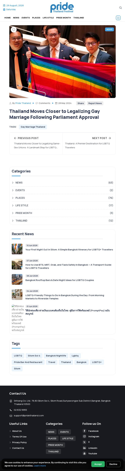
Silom (17, 368)
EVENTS (26, 17)
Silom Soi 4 (34, 355)
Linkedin (92, 448)
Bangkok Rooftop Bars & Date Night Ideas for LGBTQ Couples (59, 280)
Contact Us (18, 448)
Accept (98, 464)
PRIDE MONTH (63, 17)
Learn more (40, 465)
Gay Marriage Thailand (33, 126)
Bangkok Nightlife (56, 355)
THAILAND (78, 17)
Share (81, 103)
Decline (113, 464)
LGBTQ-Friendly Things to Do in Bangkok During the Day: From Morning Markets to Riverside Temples (64, 297)
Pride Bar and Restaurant (28, 362)
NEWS (16, 17)
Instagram (93, 436)
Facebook (93, 431)
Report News (95, 103)
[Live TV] (119, 18)
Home (7, 17)
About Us (17, 431)
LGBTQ (18, 355)
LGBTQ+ (97, 362)
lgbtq (75, 355)
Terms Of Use (19, 436)
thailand (66, 362)
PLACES (36, 17)
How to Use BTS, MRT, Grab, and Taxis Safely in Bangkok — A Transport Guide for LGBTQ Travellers (68, 266)
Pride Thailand (23, 103)
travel (51, 362)
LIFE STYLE (48, 17)
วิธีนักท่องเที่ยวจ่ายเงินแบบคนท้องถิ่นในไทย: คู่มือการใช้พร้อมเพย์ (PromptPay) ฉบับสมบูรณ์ (67, 312)
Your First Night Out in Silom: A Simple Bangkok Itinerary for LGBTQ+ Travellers (69, 249)
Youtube (92, 453)
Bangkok (81, 362)
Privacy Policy (19, 442)
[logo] (62, 7)
